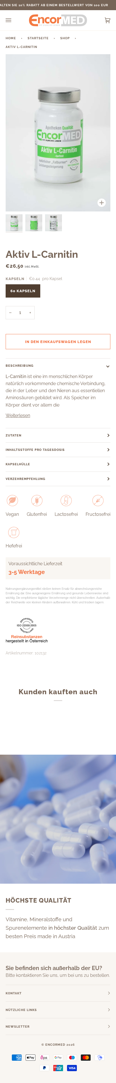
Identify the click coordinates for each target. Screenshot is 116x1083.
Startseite (38, 38)
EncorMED (55, 1045)
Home (11, 38)
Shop (65, 38)
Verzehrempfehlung (25, 479)
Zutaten (13, 435)
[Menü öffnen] (14, 20)
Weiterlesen (18, 415)
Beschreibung (20, 366)
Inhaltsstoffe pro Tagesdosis (35, 450)
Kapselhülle (18, 464)
